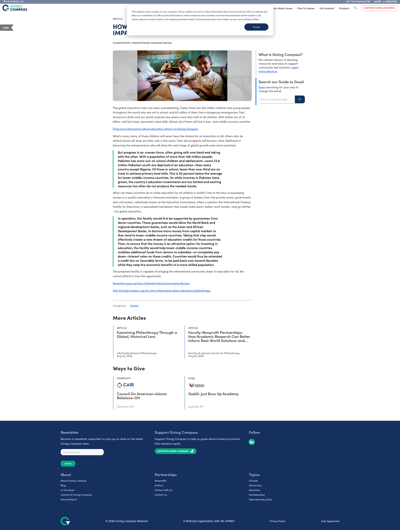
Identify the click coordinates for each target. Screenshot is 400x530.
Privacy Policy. (252, 19)
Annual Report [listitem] (69, 499)
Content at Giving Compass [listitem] (76, 494)
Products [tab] (344, 8)
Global (134, 305)
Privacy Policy (277, 521)
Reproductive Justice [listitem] (260, 499)
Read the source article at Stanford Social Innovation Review (151, 283)
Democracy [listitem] (255, 485)
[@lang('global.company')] (14, 8)
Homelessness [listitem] (257, 494)
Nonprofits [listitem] (160, 480)
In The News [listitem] (67, 490)
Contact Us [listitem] (161, 494)
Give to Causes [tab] (306, 8)
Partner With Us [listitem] (163, 490)
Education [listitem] (254, 490)
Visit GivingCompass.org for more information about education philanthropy (161, 290)
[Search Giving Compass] (355, 8)
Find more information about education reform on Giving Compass (155, 129)
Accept (256, 27)
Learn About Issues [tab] (281, 8)
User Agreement (330, 521)
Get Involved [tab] (327, 8)
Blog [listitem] (63, 485)
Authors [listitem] (159, 485)
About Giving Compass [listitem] (74, 480)
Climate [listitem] (253, 480)
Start (262, 87)
